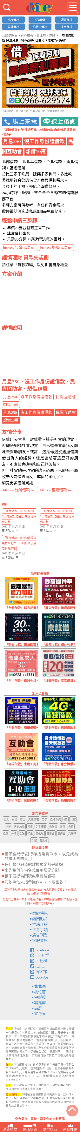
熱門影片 (40, 919)
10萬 (73, 819)
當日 (30, 826)
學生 (30, 833)
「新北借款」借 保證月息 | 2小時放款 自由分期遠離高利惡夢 (19, 516)
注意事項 (40, 930)
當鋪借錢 (13, 26)
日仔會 (61, 833)
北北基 (40, 986)
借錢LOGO (40, 8)
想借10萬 (11, 405)
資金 (22, 819)
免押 (71, 826)
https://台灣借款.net (20, 247)
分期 (14, 833)
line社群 (42, 955)
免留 (34, 840)
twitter (40, 966)
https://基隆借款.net (56, 247)
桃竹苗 (40, 992)
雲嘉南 (40, 1003)
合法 (22, 833)
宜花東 (40, 1014)
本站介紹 (40, 924)
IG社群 (41, 961)
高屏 (38, 1008)
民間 (44, 819)
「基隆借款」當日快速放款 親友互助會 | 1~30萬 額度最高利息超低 (19, 543)
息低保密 (33, 819)
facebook (42, 950)
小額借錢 (13, 19)
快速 (8, 826)
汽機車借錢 (40, 26)
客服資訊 (40, 941)
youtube (41, 977)
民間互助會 (66, 397)
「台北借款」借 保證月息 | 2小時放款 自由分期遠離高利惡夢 (57, 516)
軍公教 (40, 833)
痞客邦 (41, 972)
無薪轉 (72, 833)
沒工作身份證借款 (36, 397)
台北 (6, 819)
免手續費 (41, 826)
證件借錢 (66, 19)
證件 (62, 826)
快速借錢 (40, 19)
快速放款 (19, 826)
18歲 (14, 819)
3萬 (65, 819)
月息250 (10, 397)
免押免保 (55, 819)
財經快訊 (40, 913)
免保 (5, 833)
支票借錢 (66, 26)
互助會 (44, 840)
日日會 (50, 833)
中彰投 (40, 997)
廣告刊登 (40, 935)
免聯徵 (53, 826)
